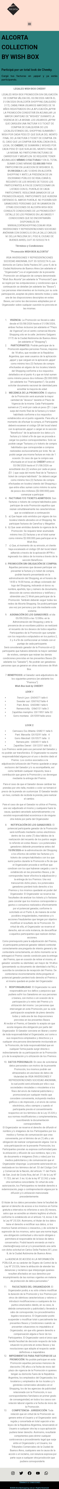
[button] (29, 23)
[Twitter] (21, 1473)
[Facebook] (29, 1473)
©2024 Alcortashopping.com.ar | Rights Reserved (29, 1488)
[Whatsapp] (46, 1473)
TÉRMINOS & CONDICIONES (29, 1483)
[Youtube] (38, 1473)
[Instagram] (13, 1473)
